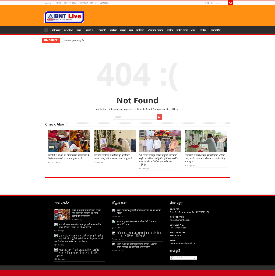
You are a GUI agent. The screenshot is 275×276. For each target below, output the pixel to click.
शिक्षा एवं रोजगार (155, 30)
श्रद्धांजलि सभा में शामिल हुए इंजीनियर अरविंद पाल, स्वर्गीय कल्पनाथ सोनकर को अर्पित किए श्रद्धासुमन (205, 158)
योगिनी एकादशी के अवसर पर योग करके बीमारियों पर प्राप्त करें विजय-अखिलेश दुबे (139, 234)
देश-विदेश (68, 30)
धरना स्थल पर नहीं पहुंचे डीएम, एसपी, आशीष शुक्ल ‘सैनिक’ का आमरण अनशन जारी (137, 245)
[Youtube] (211, 3)
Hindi (178, 257)
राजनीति (102, 30)
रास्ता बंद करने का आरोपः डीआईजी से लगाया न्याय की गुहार (137, 223)
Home (58, 2)
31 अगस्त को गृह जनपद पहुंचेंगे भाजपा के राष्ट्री (78, 40)
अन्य (193, 30)
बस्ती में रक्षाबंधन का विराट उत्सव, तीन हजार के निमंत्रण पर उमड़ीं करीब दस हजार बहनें (68, 157)
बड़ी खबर (56, 30)
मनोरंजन (140, 30)
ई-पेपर (203, 30)
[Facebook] (205, 3)
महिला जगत (182, 30)
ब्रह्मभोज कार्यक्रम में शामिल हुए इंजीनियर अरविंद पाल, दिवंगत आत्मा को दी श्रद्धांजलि (113, 157)
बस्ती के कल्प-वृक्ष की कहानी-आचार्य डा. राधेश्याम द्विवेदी (139, 212)
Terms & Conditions (88, 2)
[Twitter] (208, 3)
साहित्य (170, 30)
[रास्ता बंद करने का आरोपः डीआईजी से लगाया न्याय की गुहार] (113, 221)
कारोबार (113, 30)
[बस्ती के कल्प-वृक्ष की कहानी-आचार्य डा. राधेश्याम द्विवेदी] (113, 210)
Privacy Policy (70, 2)
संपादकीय (215, 30)
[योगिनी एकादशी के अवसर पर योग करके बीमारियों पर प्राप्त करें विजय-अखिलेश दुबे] (113, 232)
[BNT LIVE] (64, 16)
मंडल (79, 30)
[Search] (230, 2)
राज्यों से (89, 30)
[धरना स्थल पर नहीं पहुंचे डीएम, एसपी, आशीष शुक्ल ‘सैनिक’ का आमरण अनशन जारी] (113, 244)
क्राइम (123, 30)
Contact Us (104, 2)
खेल (131, 30)
